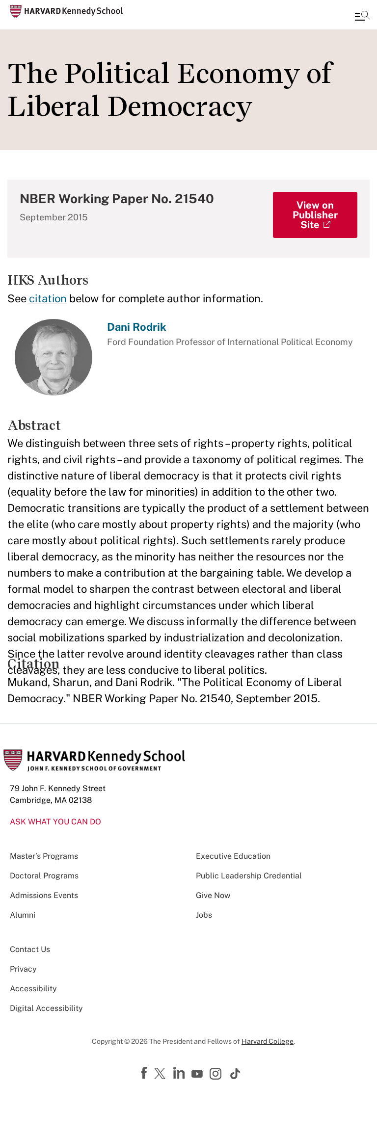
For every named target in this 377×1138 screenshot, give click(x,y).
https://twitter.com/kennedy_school (161, 1074)
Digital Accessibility (46, 1008)
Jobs (204, 915)
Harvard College (268, 1041)
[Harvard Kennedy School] (66, 11)
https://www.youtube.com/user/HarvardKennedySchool (198, 1074)
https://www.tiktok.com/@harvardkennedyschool (235, 1074)
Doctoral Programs (44, 875)
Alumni (22, 915)
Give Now (213, 895)
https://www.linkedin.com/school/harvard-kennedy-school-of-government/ (180, 1073)
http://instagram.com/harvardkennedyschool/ (217, 1075)
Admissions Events (44, 895)
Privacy (23, 969)
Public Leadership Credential (249, 875)
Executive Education (233, 856)
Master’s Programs (44, 856)
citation (48, 298)
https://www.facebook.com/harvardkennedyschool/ (145, 1073)
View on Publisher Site (315, 215)
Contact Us (30, 949)
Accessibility (33, 988)
